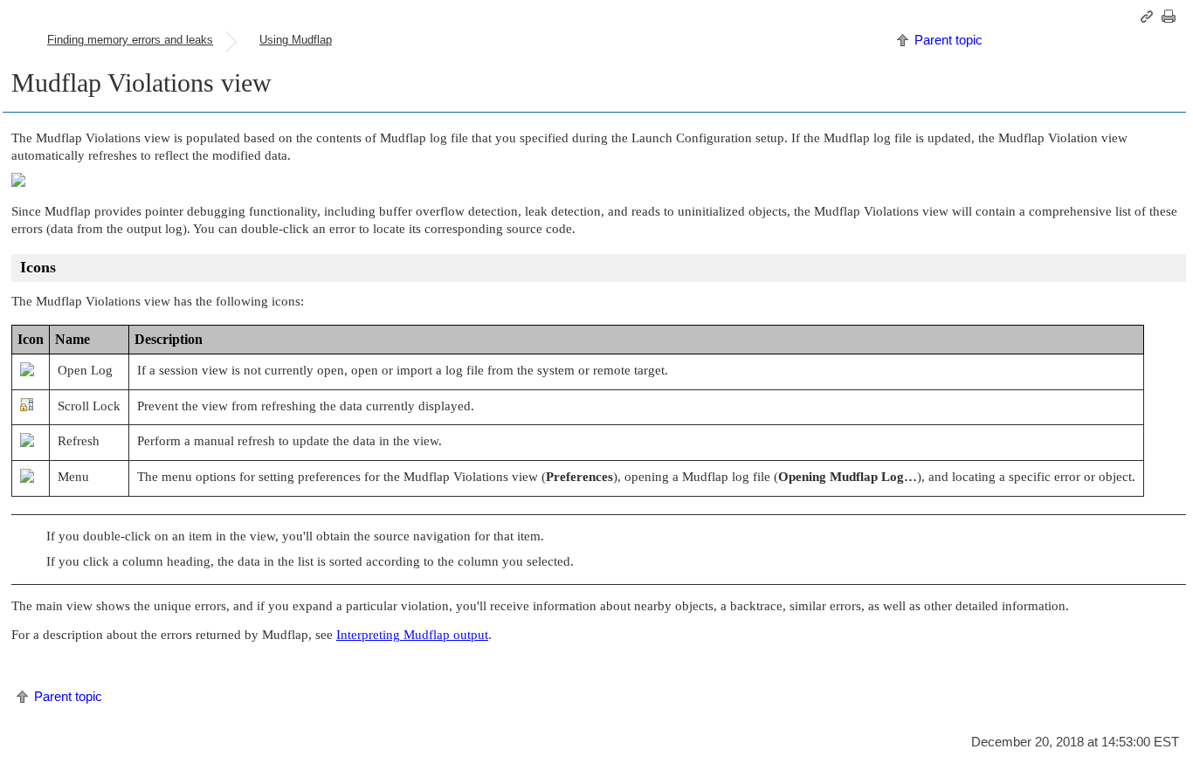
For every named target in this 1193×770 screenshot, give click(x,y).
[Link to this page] (1149, 17)
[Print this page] (1171, 17)
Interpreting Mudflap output (412, 635)
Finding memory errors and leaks (130, 39)
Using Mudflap (295, 39)
